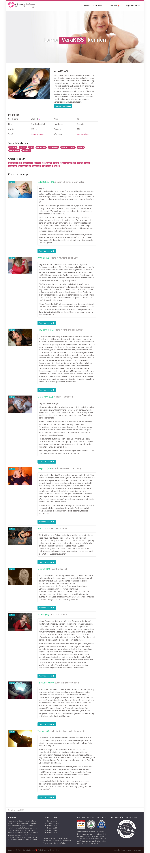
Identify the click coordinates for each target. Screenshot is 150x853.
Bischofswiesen (71, 682)
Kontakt (117, 850)
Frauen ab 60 (52, 830)
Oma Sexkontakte (23, 823)
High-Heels (53, 147)
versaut (36, 166)
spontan (12, 166)
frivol (56, 163)
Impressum (137, 850)
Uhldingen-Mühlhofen (73, 182)
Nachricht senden (62, 106)
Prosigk (63, 569)
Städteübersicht (53, 823)
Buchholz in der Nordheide (71, 731)
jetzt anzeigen (37, 134)
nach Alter (98, 5)
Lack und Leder (68, 147)
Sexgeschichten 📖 (132, 5)
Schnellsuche (52, 821)
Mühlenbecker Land (69, 258)
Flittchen (47, 163)
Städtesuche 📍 (113, 5)
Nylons (81, 147)
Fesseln (22, 147)
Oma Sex (86, 5)
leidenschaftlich (68, 163)
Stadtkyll (62, 614)
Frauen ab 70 (52, 832)
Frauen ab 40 (52, 825)
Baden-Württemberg (70, 468)
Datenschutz (126, 850)
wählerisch (47, 166)
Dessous (13, 147)
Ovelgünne (62, 528)
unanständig (24, 166)
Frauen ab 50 (52, 828)
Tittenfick (26, 150)
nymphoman (84, 163)
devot (37, 163)
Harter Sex (41, 147)
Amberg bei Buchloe (73, 330)
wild (57, 166)
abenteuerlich (15, 163)
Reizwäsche (14, 150)
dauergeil (28, 163)
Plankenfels (67, 397)
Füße (31, 147)
